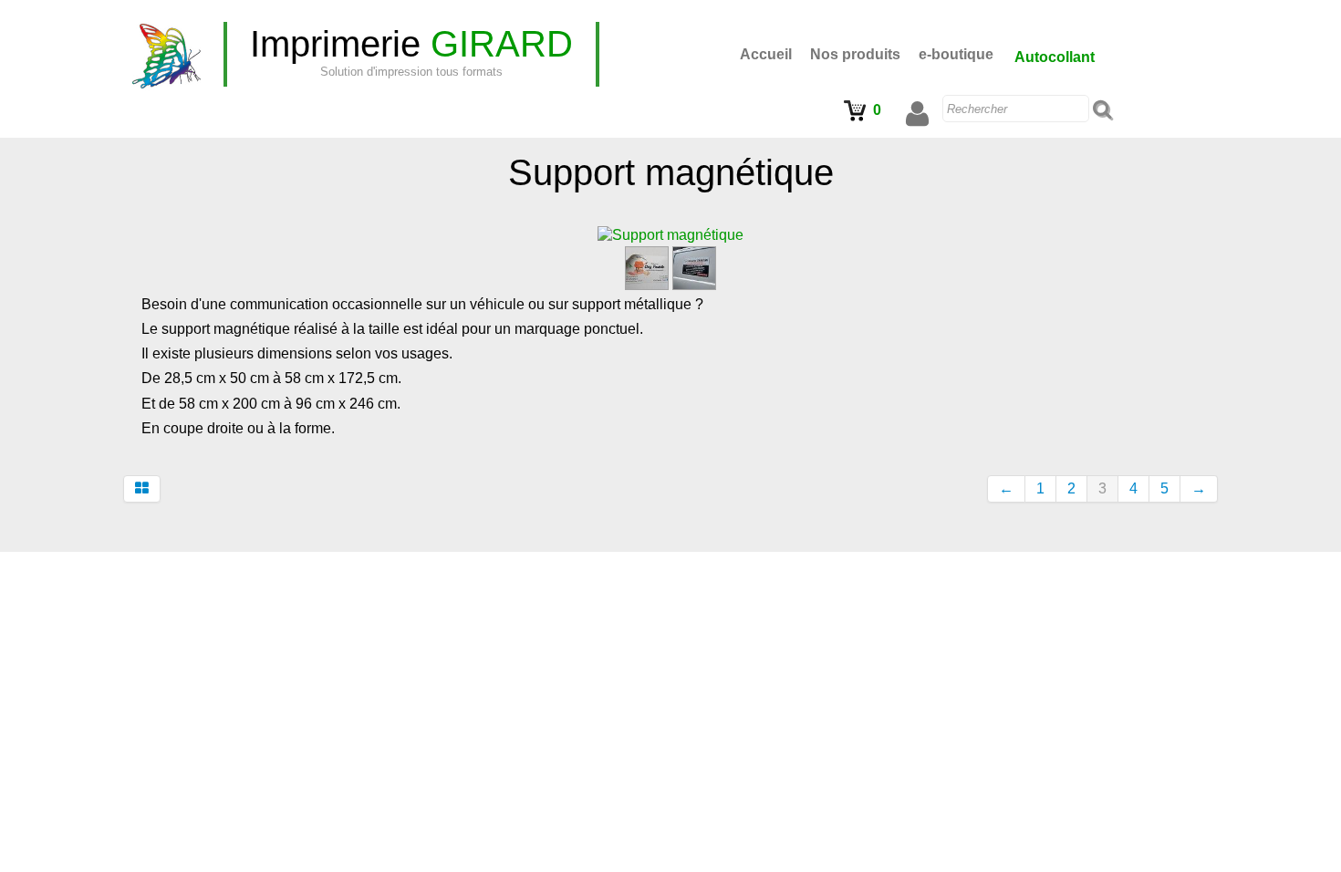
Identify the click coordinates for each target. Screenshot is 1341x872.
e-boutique (956, 54)
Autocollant (1054, 57)
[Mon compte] (917, 114)
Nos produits (855, 54)
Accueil (766, 54)
